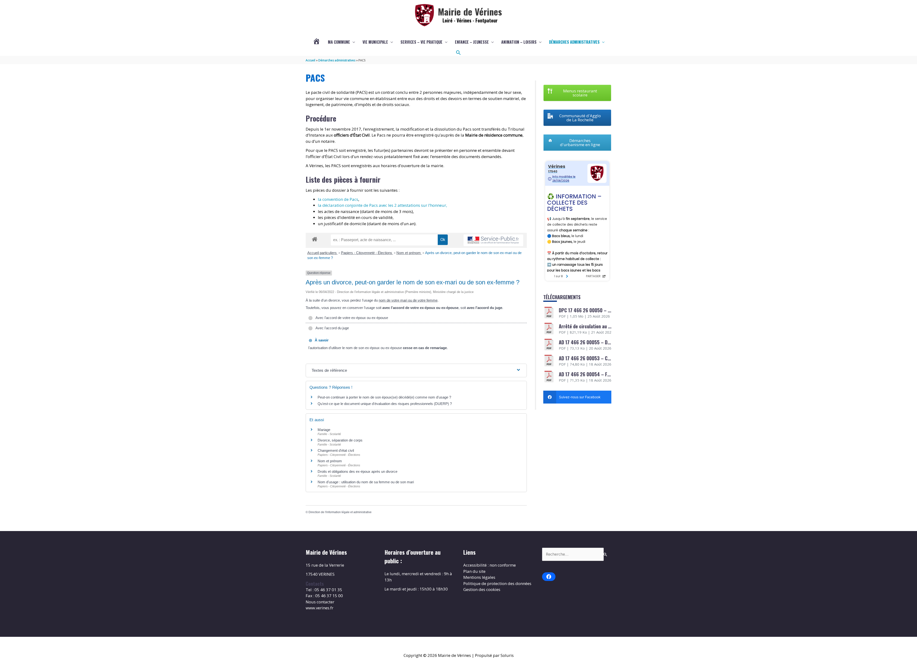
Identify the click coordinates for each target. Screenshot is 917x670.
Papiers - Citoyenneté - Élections (367, 253)
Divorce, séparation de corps (340, 440)
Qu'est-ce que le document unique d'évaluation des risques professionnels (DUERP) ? (385, 404)
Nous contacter (320, 602)
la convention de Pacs (338, 199)
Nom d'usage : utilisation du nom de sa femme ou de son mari (366, 482)
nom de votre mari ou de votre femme (408, 300)
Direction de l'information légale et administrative (340, 512)
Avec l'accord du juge (331, 328)
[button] (458, 53)
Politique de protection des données (497, 583)
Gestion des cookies (481, 589)
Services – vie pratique (421, 42)
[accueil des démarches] (314, 238)
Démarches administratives (574, 42)
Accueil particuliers (322, 253)
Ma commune (339, 42)
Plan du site (474, 571)
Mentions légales (479, 577)
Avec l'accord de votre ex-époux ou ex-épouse (351, 318)
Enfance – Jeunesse (472, 42)
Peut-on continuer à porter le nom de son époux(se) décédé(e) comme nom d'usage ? (384, 397)
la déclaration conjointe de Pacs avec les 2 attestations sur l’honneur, (382, 205)
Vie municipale (375, 42)
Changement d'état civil (336, 450)
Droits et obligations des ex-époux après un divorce (357, 471)
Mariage (324, 430)
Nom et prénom (409, 253)
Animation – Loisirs (519, 42)
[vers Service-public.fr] (493, 240)
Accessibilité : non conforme (489, 565)
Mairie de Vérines (470, 11)
